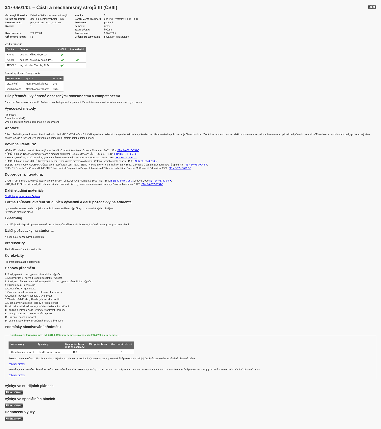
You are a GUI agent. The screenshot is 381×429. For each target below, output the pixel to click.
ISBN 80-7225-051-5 (128, 150)
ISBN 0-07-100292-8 (180, 168)
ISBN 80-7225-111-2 (126, 157)
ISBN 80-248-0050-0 (125, 154)
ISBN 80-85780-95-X (121, 180)
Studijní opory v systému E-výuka (22, 196)
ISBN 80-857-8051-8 (152, 184)
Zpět (372, 6)
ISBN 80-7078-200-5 (146, 161)
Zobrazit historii (17, 364)
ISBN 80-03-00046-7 (196, 164)
